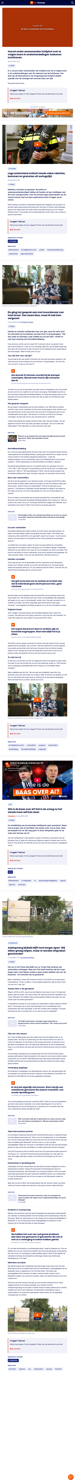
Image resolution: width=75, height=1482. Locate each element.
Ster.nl (43, 107)
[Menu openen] (2, 2)
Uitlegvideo (12, 816)
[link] (15, 98)
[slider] (37, 38)
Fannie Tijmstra (27, 322)
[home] (37, 2)
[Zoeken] (72, 2)
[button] (6, 42)
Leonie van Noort (28, 958)
